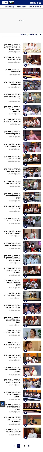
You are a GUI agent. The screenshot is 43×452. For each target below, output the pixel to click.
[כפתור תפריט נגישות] (2, 403)
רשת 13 (18, 52)
